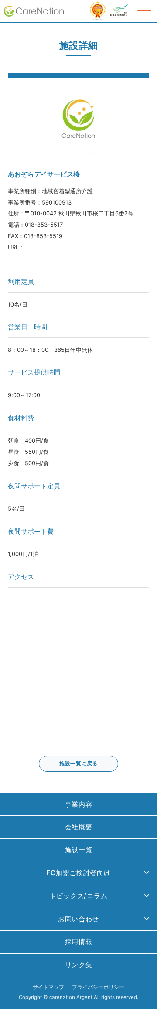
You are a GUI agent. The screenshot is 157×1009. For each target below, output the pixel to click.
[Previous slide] (13, 117)
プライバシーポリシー (98, 987)
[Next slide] (143, 117)
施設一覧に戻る (78, 763)
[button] (78, 872)
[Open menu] (144, 11)
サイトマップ (48, 987)
